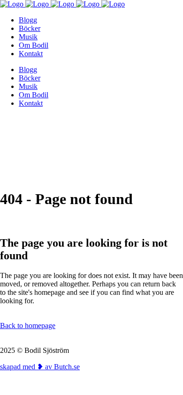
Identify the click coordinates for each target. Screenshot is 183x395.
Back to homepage (27, 325)
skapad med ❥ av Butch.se (40, 367)
